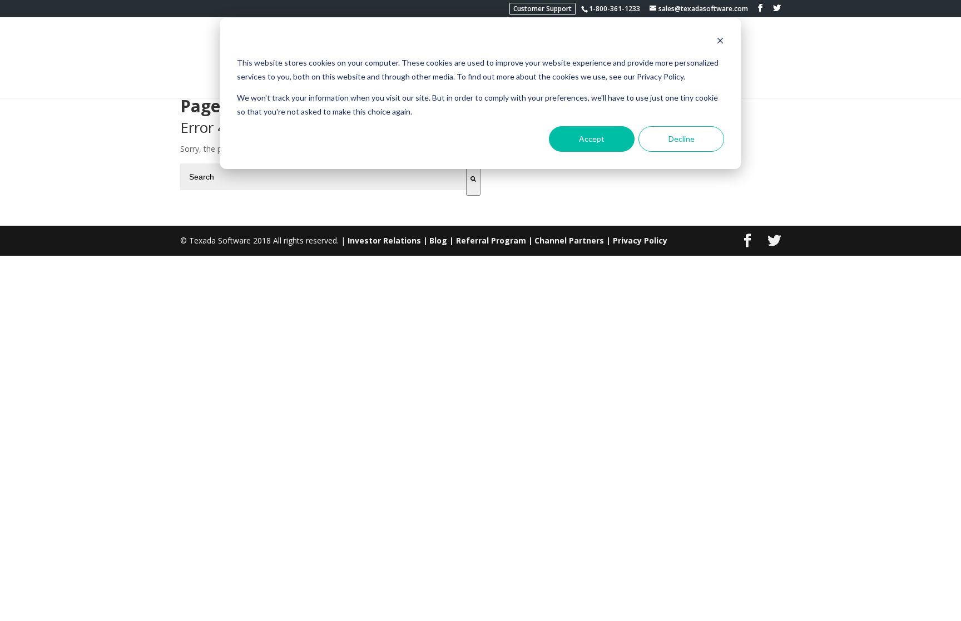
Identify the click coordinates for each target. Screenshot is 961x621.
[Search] (473, 179)
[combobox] (323, 176)
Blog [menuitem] (438, 240)
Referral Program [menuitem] (491, 240)
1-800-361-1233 (614, 8)
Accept (592, 138)
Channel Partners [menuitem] (569, 240)
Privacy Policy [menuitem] (640, 240)
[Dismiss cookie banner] (720, 42)
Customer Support (542, 8)
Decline (681, 138)
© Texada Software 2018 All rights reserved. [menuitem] (259, 240)
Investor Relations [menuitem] (384, 240)
